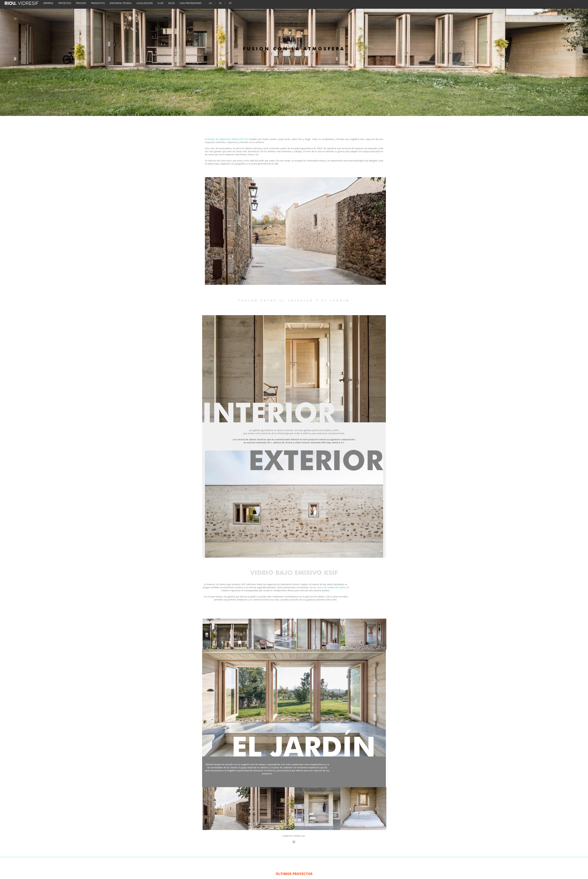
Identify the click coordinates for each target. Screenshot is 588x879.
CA (210, 3)
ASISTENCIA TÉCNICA (121, 3)
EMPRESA (48, 3)
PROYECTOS (64, 3)
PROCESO (81, 3)
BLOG (171, 3)
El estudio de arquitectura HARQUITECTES (226, 139)
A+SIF (161, 3)
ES (220, 3)
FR (230, 3)
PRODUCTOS (98, 3)
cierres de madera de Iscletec (331, 587)
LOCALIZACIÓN (144, 3)
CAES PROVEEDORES (190, 3)
